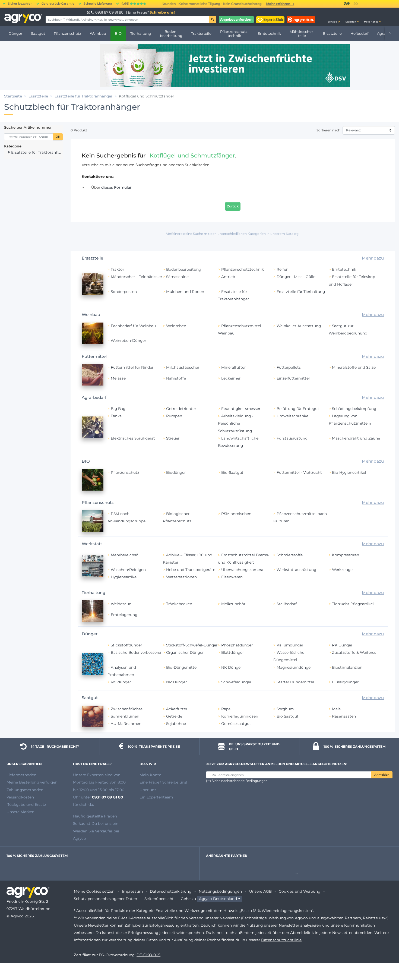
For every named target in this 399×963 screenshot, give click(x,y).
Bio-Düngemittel (182, 667)
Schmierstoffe (290, 555)
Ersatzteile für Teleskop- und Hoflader (352, 280)
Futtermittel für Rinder (132, 367)
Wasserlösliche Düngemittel (288, 656)
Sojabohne (176, 723)
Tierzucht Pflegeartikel (353, 604)
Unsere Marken (20, 812)
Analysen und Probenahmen (121, 671)
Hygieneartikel (124, 577)
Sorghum (285, 709)
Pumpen (174, 416)
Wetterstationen (181, 577)
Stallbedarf (287, 604)
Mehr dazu (373, 258)
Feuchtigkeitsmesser (240, 408)
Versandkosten (20, 797)
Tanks (116, 416)
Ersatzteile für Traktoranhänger (233, 295)
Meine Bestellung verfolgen (32, 782)
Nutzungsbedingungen (220, 891)
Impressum (132, 891)
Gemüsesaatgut (236, 723)
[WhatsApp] (89, 12)
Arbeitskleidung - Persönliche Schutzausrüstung (235, 423)
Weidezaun (121, 604)
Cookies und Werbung (299, 891)
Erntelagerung (124, 614)
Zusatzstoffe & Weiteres (354, 652)
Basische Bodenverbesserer (136, 652)
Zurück (233, 206)
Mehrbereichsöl (125, 555)
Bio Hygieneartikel (349, 472)
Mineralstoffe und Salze (354, 367)
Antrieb (228, 276)
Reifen (283, 269)
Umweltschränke (292, 416)
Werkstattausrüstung (296, 569)
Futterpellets (289, 367)
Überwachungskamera (242, 569)
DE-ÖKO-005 (148, 955)
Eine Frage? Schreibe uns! (163, 782)
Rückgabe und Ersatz (26, 804)
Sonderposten (124, 291)
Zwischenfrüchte (126, 709)
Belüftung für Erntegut (298, 408)
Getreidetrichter (181, 408)
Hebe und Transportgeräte (190, 569)
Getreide (174, 716)
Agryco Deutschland (218, 898)
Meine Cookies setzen (94, 891)
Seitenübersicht (159, 898)
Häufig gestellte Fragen (95, 816)
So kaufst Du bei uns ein (95, 823)
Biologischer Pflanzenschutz (177, 517)
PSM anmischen (236, 514)
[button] (334, 17)
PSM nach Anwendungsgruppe (126, 517)
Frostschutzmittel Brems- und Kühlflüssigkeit (243, 558)
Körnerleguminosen (239, 716)
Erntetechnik (344, 269)
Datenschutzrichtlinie (281, 940)
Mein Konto (151, 775)
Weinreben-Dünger (128, 340)
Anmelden (381, 774)
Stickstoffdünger (126, 645)
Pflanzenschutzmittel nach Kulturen (300, 517)
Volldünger (121, 682)
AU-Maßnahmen (126, 723)
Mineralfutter (233, 367)
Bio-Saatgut (232, 472)
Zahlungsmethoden (25, 790)
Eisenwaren (232, 577)
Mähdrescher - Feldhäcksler (136, 276)
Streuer (172, 438)
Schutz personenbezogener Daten (105, 898)
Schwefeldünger (236, 682)
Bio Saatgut (288, 716)
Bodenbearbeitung (183, 269)
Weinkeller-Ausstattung (299, 326)
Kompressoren (345, 555)
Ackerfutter (176, 709)
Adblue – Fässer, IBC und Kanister (187, 558)
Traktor (117, 269)
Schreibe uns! (162, 12)
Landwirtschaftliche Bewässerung (238, 442)
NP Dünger (176, 682)
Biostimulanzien (347, 667)
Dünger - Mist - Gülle (296, 276)
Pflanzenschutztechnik (242, 269)
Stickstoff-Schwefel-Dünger (191, 645)
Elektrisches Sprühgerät (133, 438)
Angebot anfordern (236, 19)
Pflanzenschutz (125, 472)
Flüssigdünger (345, 682)
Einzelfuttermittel (293, 378)
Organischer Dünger (185, 652)
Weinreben (176, 326)
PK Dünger (342, 645)
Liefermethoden (21, 775)
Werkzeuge (342, 569)
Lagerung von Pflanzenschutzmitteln (350, 419)
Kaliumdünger (290, 645)
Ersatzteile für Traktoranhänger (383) (36, 152)
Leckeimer (230, 378)
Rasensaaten (344, 716)
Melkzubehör (233, 604)
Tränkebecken (179, 604)
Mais (336, 709)
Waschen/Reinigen (128, 569)
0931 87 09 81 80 (109, 12)
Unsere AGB (260, 891)
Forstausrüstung (292, 438)
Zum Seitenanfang (385, 939)
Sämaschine (177, 276)
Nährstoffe (176, 378)
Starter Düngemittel (295, 682)
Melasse (118, 378)
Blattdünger (232, 652)
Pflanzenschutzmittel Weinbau (239, 329)
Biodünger (176, 472)
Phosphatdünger (237, 645)
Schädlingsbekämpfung (354, 408)
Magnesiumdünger (294, 667)
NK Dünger (231, 667)
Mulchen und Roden (185, 291)
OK (58, 136)
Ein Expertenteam (156, 797)
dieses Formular (116, 187)
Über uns (148, 790)
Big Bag (118, 408)
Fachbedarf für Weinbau (133, 326)
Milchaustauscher (182, 367)
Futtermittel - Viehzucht (299, 472)
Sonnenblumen (125, 716)
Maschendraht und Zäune (356, 438)
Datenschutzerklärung (170, 891)
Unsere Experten (89, 775)
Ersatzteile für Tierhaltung (301, 291)
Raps (225, 709)
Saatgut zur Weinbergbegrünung (348, 329)
